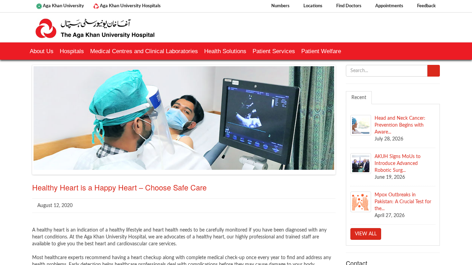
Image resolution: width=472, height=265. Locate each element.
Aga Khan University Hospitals (130, 5)
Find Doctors (348, 5)
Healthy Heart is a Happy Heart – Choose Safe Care (119, 187)
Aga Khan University (63, 5)
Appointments (388, 5)
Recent (358, 97)
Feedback (426, 5)
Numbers (280, 5)
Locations (312, 5)
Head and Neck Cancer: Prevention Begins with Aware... (400, 125)
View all (366, 234)
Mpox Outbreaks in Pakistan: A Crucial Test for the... (403, 202)
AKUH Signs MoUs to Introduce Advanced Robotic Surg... (398, 163)
